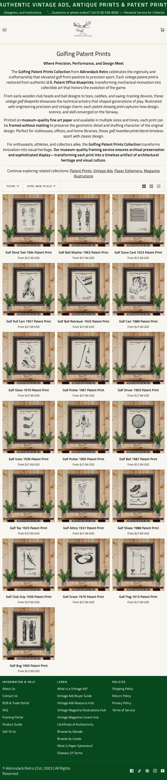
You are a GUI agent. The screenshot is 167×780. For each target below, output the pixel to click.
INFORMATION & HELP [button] (18, 682)
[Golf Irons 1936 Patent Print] (28, 427)
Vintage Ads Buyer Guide (74, 695)
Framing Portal (12, 717)
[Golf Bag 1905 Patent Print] (28, 633)
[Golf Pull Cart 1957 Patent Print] (28, 289)
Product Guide (12, 724)
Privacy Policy (121, 702)
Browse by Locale (69, 738)
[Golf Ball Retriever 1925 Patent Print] (83, 289)
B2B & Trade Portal (15, 702)
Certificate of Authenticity (75, 724)
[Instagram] (155, 771)
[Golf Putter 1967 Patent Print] (83, 358)
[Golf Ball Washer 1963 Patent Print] (83, 220)
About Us (8, 688)
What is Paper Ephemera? (75, 745)
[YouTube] (163, 771)
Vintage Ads (103, 171)
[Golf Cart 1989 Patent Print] (138, 289)
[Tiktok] (139, 771)
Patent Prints (81, 171)
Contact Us (10, 695)
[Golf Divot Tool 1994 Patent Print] (28, 220)
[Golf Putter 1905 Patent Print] (83, 427)
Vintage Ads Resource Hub (75, 702)
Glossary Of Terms (69, 752)
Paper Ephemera (128, 171)
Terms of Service (123, 710)
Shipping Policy (122, 688)
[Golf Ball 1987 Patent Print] (138, 427)
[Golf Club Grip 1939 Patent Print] (28, 564)
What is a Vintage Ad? (72, 688)
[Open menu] (8, 30)
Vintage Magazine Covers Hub (78, 717)
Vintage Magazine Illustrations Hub (81, 710)
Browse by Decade (69, 731)
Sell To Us (9, 731)
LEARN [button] (62, 682)
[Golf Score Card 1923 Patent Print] (138, 220)
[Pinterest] (147, 771)
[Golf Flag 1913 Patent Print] (138, 564)
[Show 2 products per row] (144, 186)
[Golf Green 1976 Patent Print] (83, 564)
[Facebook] (132, 771)
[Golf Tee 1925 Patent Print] (28, 496)
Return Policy (121, 695)
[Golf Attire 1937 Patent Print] (83, 496)
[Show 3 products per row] (151, 186)
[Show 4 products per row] (159, 186)
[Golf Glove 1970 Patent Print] (28, 358)
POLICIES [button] (119, 682)
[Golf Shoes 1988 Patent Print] (138, 496)
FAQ (5, 710)
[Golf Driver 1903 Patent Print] (138, 358)
